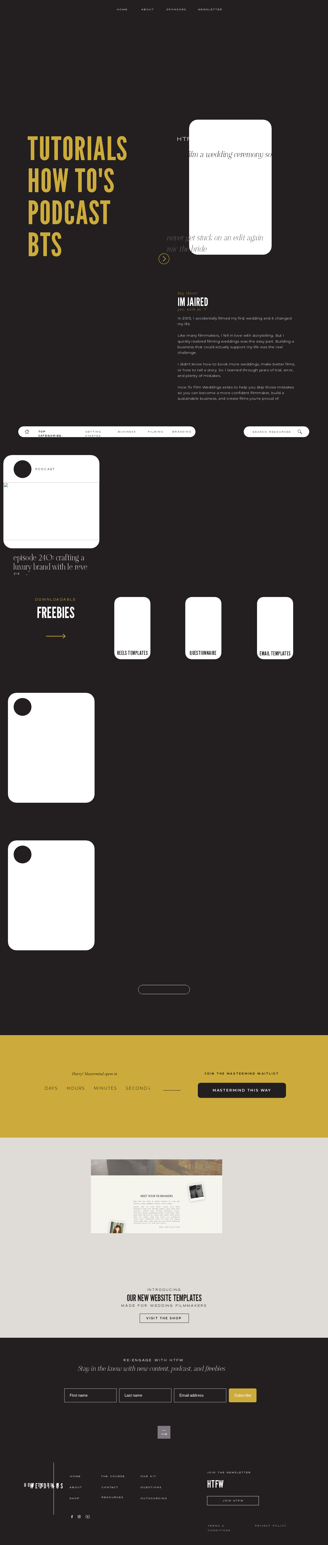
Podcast (45, 469)
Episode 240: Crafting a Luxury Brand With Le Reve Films (50, 567)
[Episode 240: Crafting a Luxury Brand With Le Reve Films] (51, 511)
